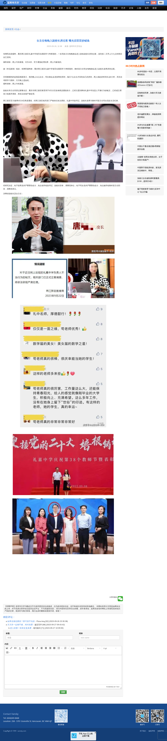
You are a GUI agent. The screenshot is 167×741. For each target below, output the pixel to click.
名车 (147, 8)
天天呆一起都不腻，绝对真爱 (20, 625)
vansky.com (22, 731)
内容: (7, 644)
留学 (14, 8)
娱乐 (84, 3)
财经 (29, 8)
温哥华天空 (13, 2)
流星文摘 (41, 3)
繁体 (160, 3)
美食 (53, 8)
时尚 (76, 8)
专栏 (72, 3)
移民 (6, 8)
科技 (92, 8)
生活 (108, 8)
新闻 (49, 3)
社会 (45, 8)
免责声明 (160, 731)
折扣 (91, 3)
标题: (8, 633)
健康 (61, 8)
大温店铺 (57, 3)
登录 (147, 3)
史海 (131, 8)
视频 (66, 3)
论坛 (78, 3)
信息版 (24, 3)
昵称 (81, 633)
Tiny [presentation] (117, 687)
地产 (21, 8)
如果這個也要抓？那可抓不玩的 (21, 621)
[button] (7, 648)
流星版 (32, 3)
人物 (139, 8)
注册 (153, 3)
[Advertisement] (64, 19)
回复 (63, 692)
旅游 (115, 8)
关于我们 (143, 731)
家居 (155, 8)
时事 (37, 8)
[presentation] (7, 648)
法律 (100, 8)
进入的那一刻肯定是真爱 (21, 628)
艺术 (123, 8)
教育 (84, 8)
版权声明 (152, 731)
